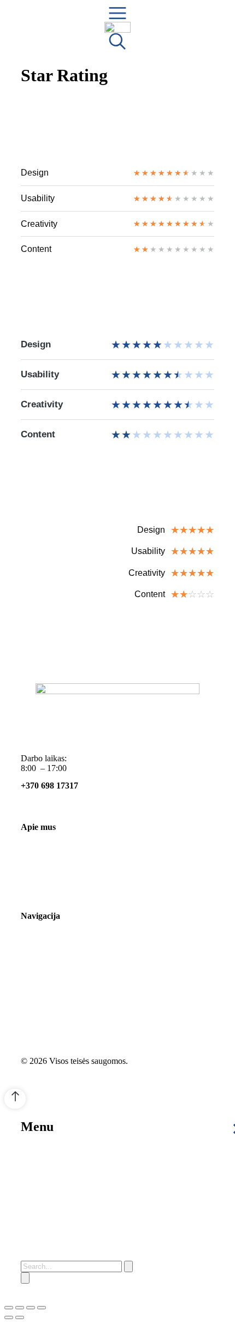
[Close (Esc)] (8, 1307)
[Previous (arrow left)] (8, 1317)
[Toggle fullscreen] (30, 1307)
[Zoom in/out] (41, 1307)
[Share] (19, 1307)
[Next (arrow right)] (19, 1317)
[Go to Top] (15, 1099)
